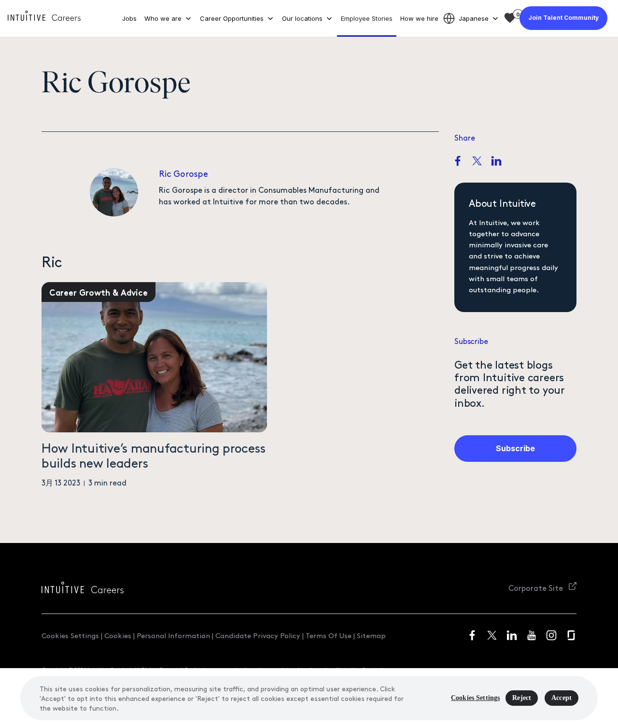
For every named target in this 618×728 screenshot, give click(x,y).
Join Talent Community (563, 17)
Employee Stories (367, 18)
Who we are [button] (163, 18)
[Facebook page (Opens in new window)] (472, 635)
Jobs (129, 18)
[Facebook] (457, 162)
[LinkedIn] (496, 162)
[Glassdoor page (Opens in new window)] (571, 635)
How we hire (419, 18)
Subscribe (515, 448)
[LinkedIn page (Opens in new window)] (511, 635)
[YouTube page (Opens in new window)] (531, 635)
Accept (561, 697)
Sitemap (371, 635)
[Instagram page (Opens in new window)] (551, 635)
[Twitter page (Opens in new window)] (492, 635)
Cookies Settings (70, 635)
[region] (309, 698)
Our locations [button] (302, 18)
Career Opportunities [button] (232, 18)
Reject (521, 697)
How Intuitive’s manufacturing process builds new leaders (153, 455)
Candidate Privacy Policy (257, 635)
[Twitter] (477, 162)
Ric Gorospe (183, 173)
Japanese (474, 18)
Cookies (117, 635)
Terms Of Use (328, 635)
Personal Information (173, 635)
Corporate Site (536, 587)
